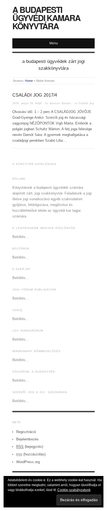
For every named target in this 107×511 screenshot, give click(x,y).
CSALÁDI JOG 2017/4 (34, 95)
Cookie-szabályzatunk (74, 490)
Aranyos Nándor (60, 103)
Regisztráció (26, 432)
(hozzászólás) (31, 454)
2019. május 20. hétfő (27, 103)
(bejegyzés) (29, 447)
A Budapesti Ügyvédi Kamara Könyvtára (46, 18)
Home (29, 80)
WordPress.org (28, 462)
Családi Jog (86, 103)
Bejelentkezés (27, 439)
